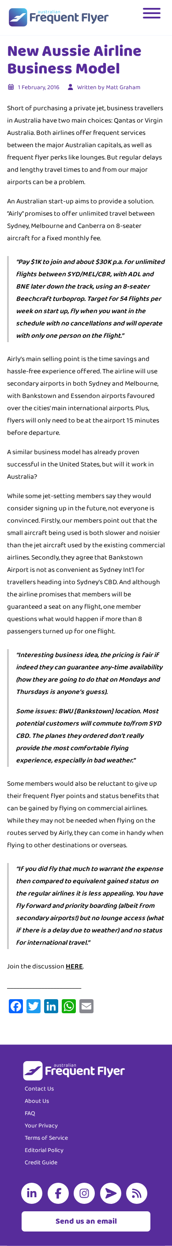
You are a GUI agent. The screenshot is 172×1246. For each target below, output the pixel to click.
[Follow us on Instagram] (86, 1193)
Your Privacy (41, 1125)
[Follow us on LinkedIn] (33, 1193)
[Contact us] (112, 1193)
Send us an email (86, 1221)
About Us (37, 1101)
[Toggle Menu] (152, 17)
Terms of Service (46, 1138)
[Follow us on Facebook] (60, 1193)
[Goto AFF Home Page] (58, 17)
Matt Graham (123, 87)
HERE (74, 966)
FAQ (30, 1113)
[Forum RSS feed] (138, 1193)
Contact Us (39, 1089)
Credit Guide (41, 1162)
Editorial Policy (44, 1150)
